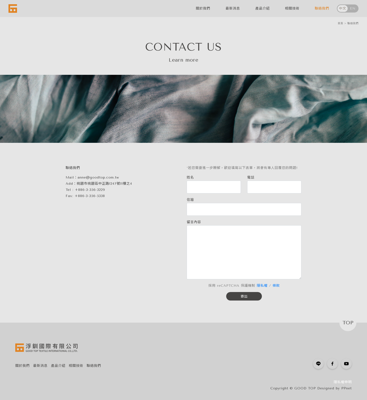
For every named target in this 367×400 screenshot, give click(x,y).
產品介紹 (262, 8)
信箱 (190, 200)
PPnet (346, 388)
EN (353, 8)
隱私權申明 (343, 382)
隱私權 (262, 286)
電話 (250, 177)
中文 (342, 8)
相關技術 (292, 8)
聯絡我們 (322, 8)
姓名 (190, 177)
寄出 (244, 296)
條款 (276, 286)
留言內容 (194, 222)
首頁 (340, 23)
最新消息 (233, 8)
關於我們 (203, 8)
